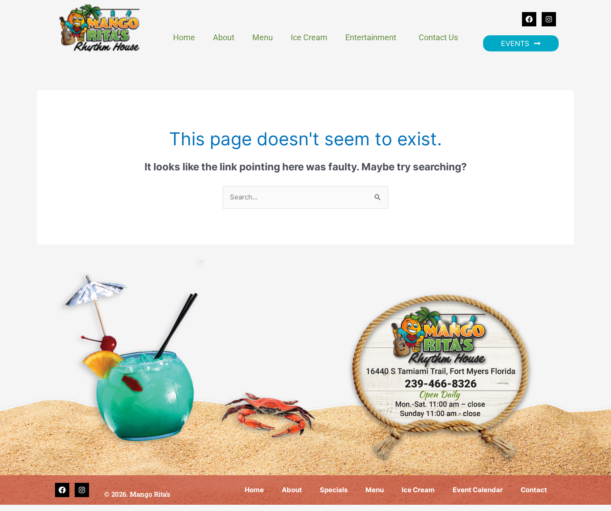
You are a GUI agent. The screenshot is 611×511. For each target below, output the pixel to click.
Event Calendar (478, 490)
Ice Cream (309, 37)
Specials (334, 490)
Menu (262, 37)
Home (184, 37)
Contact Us (438, 37)
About (223, 37)
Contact (534, 490)
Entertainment (370, 37)
